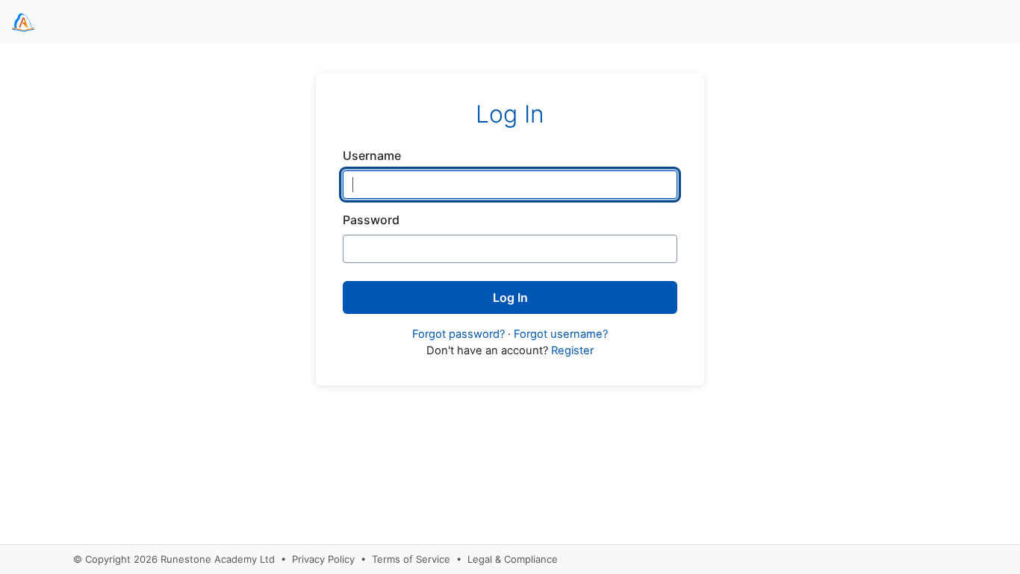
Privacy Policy (323, 559)
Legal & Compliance (512, 559)
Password (371, 219)
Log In (510, 297)
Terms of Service (411, 559)
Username (372, 155)
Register (572, 350)
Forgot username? (561, 334)
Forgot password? (458, 334)
